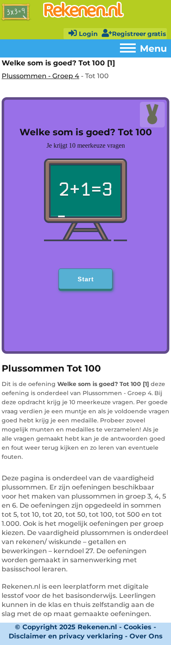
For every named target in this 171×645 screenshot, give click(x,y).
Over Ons (146, 636)
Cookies (137, 627)
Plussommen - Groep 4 (40, 76)
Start (86, 279)
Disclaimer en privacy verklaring (66, 636)
